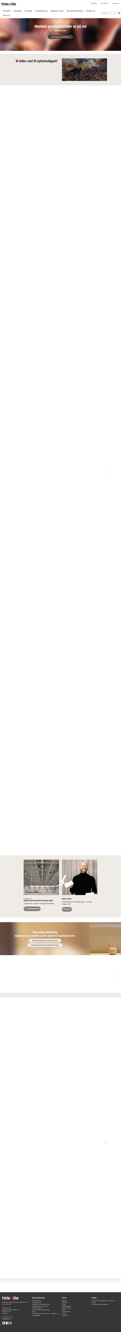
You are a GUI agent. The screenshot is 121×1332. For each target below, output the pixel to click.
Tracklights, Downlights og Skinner (41, 1304)
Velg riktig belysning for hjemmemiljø (44, 940)
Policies (64, 1310)
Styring (34, 1311)
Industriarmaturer (36, 1302)
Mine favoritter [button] (105, 3)
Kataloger (64, 1300)
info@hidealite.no (6, 1319)
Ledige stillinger (66, 1311)
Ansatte (64, 1313)
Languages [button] (115, 3)
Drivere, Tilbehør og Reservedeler (41, 1310)
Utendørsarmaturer (37, 1308)
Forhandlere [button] (93, 3)
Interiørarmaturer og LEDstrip (39, 1306)
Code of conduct (66, 1308)
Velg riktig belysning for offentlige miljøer (45, 945)
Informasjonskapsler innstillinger (100, 1304)
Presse (64, 1304)
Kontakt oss (65, 1315)
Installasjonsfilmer (66, 1306)
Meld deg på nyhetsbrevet (60, 37)
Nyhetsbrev (65, 1302)
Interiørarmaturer (36, 1300)
